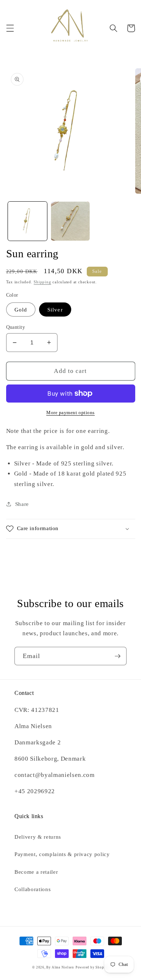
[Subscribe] (117, 656)
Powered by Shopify (92, 967)
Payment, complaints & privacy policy (62, 854)
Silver (55, 309)
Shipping (42, 282)
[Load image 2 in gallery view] (70, 221)
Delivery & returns (37, 837)
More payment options (70, 412)
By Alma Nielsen (60, 967)
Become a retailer (36, 872)
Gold (20, 309)
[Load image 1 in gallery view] (27, 221)
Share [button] (22, 504)
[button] (9, 28)
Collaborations (32, 889)
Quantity (15, 327)
